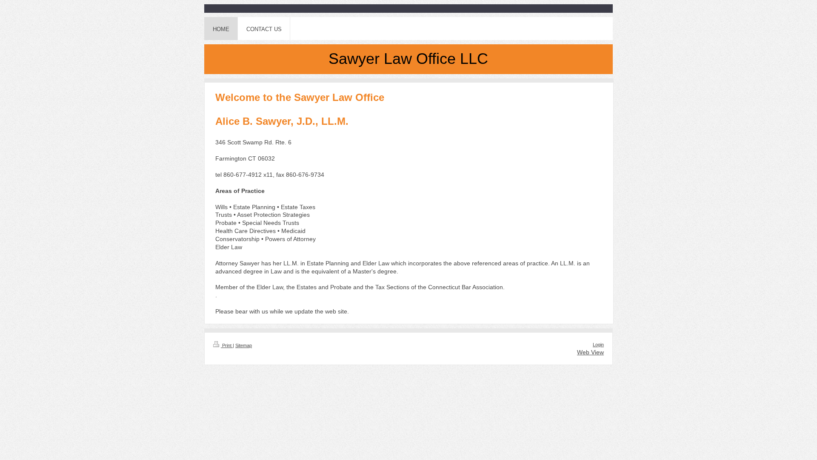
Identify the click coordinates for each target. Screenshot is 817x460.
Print (227, 345)
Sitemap (243, 345)
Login (598, 344)
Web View (590, 352)
